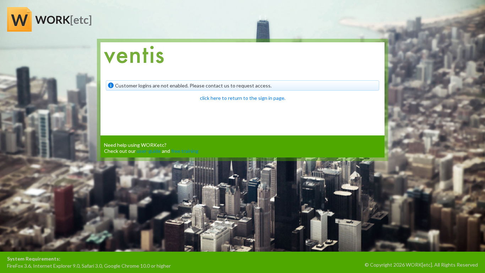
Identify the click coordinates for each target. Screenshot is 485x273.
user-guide (149, 151)
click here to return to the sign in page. (242, 98)
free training (184, 151)
